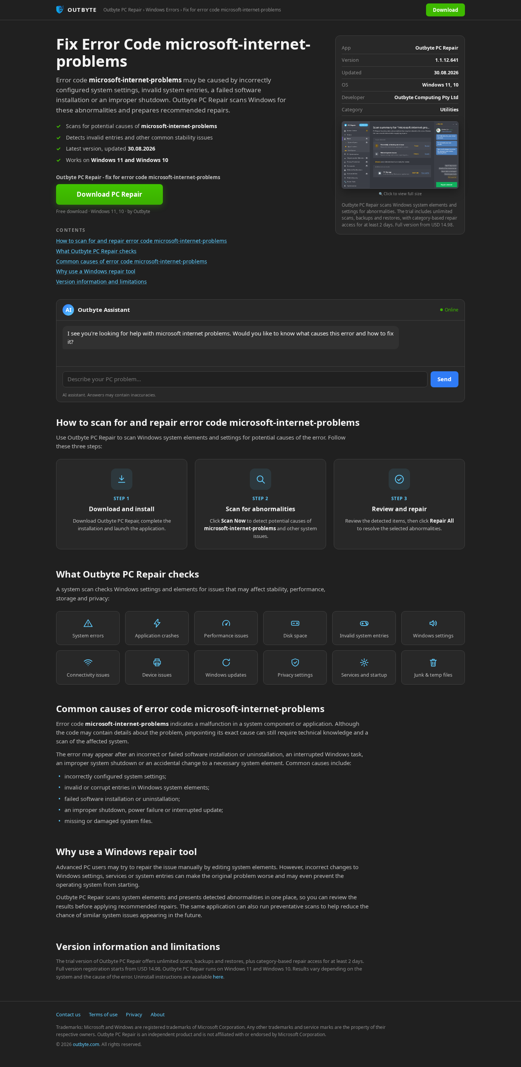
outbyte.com (86, 1044)
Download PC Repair (109, 194)
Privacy (134, 1014)
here (218, 976)
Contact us (68, 1014)
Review (427, 145)
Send (444, 379)
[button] (400, 159)
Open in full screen (446, 131)
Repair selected (446, 185)
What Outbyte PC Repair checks (96, 251)
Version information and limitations (101, 281)
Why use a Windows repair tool (95, 271)
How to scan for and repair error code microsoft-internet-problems (141, 240)
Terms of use (103, 1014)
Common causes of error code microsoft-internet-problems (131, 261)
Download (445, 9)
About (158, 1014)
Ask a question (452, 177)
